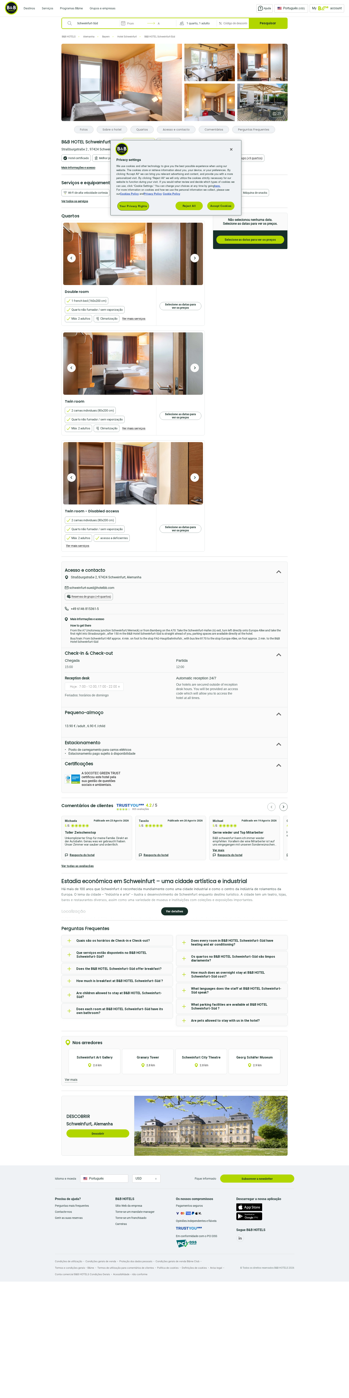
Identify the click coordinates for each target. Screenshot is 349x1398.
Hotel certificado (78, 158)
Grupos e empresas (102, 8)
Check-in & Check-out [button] (89, 653)
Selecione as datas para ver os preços (250, 239)
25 (279, 113)
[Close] (231, 149)
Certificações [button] (79, 764)
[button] (196, 23)
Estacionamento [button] (82, 743)
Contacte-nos (63, 1211)
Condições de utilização (68, 1261)
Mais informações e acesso (78, 167)
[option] (133, 254)
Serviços (47, 8)
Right (194, 258)
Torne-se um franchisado (130, 1217)
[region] (176, 178)
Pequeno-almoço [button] (84, 712)
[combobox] (93, 23)
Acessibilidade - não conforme (130, 1274)
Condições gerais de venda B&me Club (177, 1261)
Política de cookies (168, 1267)
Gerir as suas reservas (69, 1217)
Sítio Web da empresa (128, 1205)
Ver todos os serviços (74, 201)
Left (71, 258)
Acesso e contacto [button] (85, 570)
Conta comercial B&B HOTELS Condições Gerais (82, 1274)
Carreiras (121, 1224)
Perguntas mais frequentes (72, 1205)
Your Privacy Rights (133, 206)
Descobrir (98, 1133)
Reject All (189, 206)
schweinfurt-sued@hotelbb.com (91, 588)
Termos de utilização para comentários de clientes (125, 1267)
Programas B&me (71, 8)
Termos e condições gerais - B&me (74, 1267)
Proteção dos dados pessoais (135, 1261)
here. (217, 186)
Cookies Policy (129, 194)
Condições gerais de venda (100, 1261)
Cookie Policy (171, 194)
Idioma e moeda (65, 1178)
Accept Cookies (220, 206)
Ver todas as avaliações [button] (77, 866)
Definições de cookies (194, 1267)
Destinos (29, 8)
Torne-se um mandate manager (135, 1211)
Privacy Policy (153, 194)
